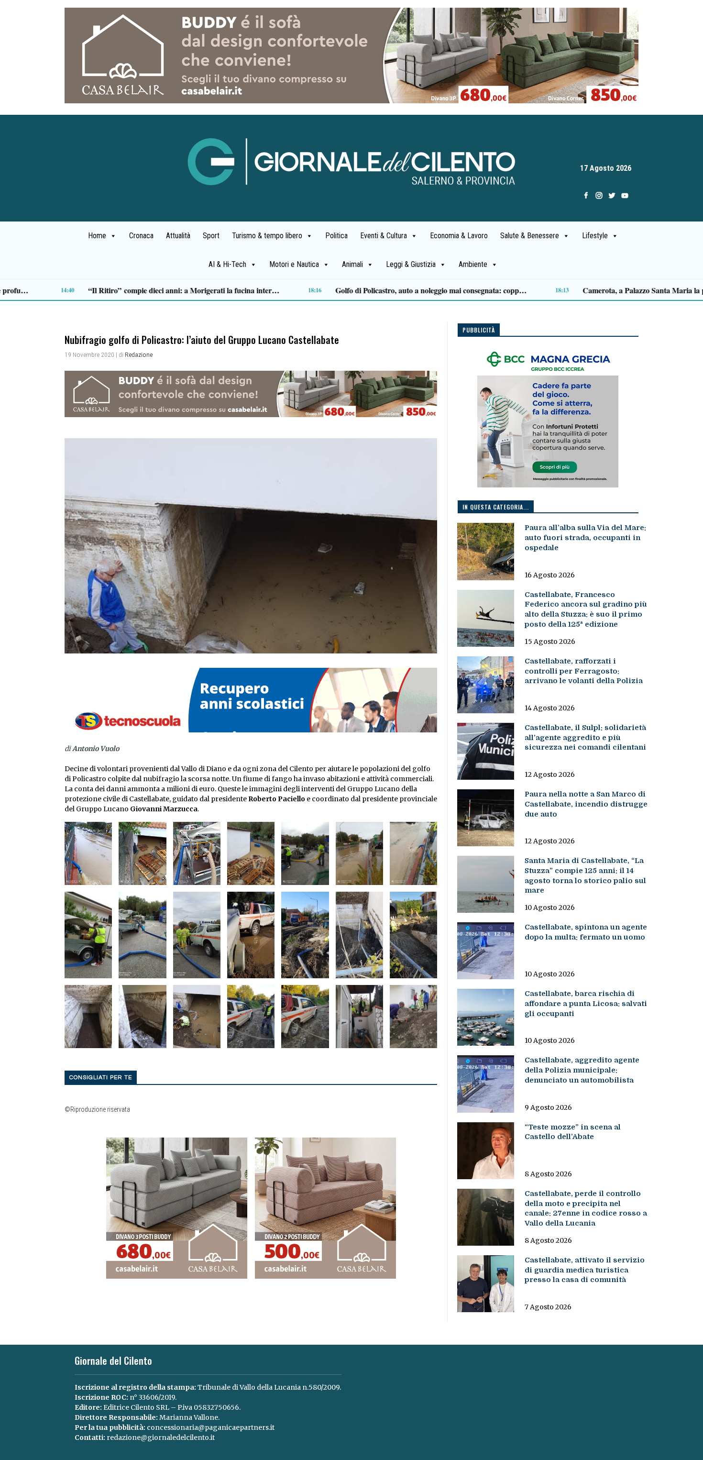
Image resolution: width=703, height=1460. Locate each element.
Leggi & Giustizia (411, 264)
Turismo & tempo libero (267, 235)
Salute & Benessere (529, 235)
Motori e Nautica (294, 264)
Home (97, 235)
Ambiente (473, 264)
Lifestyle (595, 235)
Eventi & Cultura (383, 235)
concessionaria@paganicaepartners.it (211, 1427)
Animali (352, 264)
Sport (211, 235)
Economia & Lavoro (459, 235)
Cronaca (141, 235)
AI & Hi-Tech (227, 264)
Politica (336, 235)
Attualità (178, 235)
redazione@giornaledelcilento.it (161, 1437)
